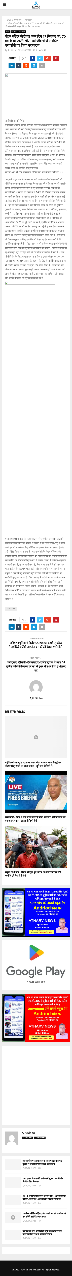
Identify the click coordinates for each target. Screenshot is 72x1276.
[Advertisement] (36, 1085)
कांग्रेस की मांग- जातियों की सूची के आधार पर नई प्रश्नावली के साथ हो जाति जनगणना (42, 1232)
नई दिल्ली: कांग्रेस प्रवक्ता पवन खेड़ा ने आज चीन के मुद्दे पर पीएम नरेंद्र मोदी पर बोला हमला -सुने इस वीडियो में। (33, 764)
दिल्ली (7, 32)
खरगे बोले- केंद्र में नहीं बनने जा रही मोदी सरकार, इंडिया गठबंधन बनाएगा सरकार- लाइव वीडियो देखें (35, 819)
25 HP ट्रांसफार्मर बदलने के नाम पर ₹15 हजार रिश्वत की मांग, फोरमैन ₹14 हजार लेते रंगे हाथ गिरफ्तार (44, 1197)
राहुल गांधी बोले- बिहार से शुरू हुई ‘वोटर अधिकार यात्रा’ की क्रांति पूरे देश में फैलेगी (33, 874)
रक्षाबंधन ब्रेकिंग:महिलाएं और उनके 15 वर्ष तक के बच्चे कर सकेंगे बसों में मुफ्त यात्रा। (44, 1215)
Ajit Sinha (12, 50)
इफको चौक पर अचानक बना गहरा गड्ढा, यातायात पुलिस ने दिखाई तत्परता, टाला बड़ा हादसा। (42, 1162)
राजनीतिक (22, 32)
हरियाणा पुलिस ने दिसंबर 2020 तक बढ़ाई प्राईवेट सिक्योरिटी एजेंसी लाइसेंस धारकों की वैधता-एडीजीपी (36, 645)
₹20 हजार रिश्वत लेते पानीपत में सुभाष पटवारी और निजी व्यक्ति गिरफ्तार (43, 1180)
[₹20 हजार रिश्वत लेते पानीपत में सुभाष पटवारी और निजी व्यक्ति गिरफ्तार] (13, 1182)
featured (11, 609)
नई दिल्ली (14, 32)
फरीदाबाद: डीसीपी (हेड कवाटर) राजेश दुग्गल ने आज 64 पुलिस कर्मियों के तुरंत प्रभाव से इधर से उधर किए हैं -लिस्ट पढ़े (36, 666)
